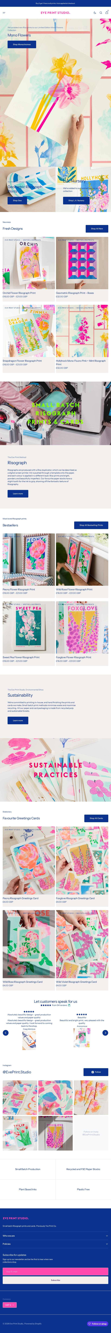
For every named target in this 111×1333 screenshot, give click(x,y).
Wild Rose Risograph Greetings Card (23, 981)
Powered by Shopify (32, 1323)
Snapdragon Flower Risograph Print (22, 360)
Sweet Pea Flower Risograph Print (21, 657)
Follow (98, 1072)
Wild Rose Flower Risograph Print (74, 589)
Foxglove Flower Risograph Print (73, 657)
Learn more (18, 493)
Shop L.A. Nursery (76, 200)
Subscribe (55, 1280)
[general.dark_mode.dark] (95, 13)
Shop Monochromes (22, 44)
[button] (4, 13)
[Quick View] (10, 282)
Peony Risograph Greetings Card (20, 898)
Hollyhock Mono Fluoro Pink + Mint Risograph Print (81, 362)
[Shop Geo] (28, 189)
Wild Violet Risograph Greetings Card (76, 981)
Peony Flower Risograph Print (19, 589)
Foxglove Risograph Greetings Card (75, 898)
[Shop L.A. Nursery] (83, 189)
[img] (46, 1005)
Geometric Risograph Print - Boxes (75, 292)
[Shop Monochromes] (55, 93)
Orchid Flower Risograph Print (19, 292)
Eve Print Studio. (16, 1323)
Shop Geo (17, 200)
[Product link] (29, 269)
